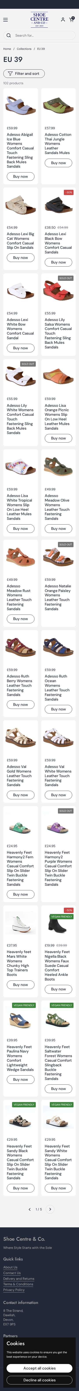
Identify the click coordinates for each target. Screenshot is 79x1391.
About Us (10, 1267)
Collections (24, 49)
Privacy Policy (14, 1290)
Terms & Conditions (18, 1284)
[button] (71, 19)
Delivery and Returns (18, 1278)
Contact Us (12, 1273)
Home (7, 49)
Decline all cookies (39, 1380)
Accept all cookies (39, 1368)
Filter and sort (27, 73)
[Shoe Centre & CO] (39, 20)
